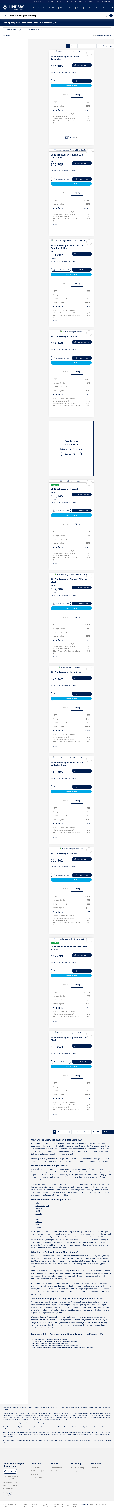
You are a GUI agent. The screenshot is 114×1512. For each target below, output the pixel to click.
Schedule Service (56, 1468)
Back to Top (108, 1132)
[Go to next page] (107, 46)
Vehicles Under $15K (38, 1471)
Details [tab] (65, 95)
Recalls (69, 1505)
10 (103, 46)
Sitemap (42, 1505)
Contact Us (11, 1471)
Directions (94, 1471)
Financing (76, 1463)
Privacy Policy (25, 1505)
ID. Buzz (39, 1214)
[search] (112, 7)
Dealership (96, 1463)
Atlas (37, 1203)
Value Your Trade (83, 81)
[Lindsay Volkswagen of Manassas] (13, 7)
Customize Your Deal (71, 85)
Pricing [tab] (77, 95)
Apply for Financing (77, 1468)
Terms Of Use (34, 1505)
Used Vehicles (35, 1474)
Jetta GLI (39, 1222)
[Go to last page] (111, 46)
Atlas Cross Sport (42, 1206)
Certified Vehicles (36, 1477)
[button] (89, 53)
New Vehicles (35, 1468)
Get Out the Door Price (83, 65)
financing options (38, 1187)
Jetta (37, 1219)
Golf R (38, 1211)
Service (54, 1463)
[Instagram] (9, 1494)
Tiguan (38, 1227)
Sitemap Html (48, 1505)
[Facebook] (5, 1494)
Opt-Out (62, 1505)
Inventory (36, 1463)
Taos (37, 1224)
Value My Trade (76, 1471)
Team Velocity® (84, 1504)
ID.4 (37, 1216)
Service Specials (56, 1471)
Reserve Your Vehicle (71, 454)
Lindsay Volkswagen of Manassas (9, 1505)
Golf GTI (39, 1208)
